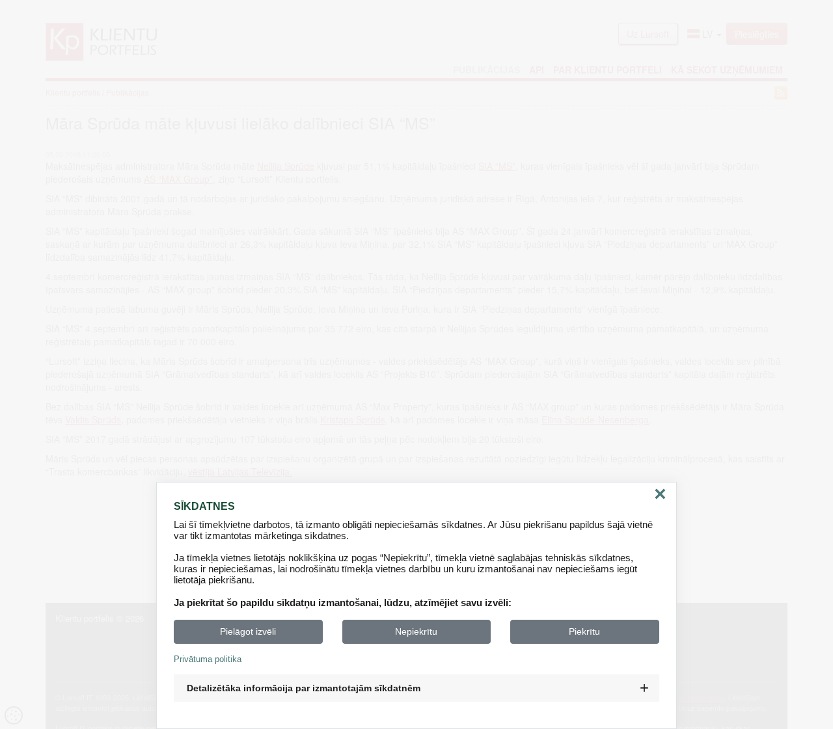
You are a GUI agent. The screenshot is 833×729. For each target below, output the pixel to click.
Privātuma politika (207, 659)
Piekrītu (584, 631)
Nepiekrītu (416, 631)
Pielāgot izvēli (248, 631)
